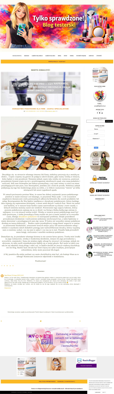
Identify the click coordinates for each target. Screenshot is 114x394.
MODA (59, 55)
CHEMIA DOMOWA (16, 55)
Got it (104, 392)
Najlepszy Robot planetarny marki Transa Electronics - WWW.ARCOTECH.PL (103, 237)
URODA (72, 55)
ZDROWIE (91, 55)
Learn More (97, 392)
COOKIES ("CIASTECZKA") (66, 381)
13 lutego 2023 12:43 (17, 275)
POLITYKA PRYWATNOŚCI (47, 381)
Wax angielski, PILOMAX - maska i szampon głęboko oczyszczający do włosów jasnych (103, 254)
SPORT (65, 55)
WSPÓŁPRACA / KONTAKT (57, 61)
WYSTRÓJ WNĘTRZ (81, 55)
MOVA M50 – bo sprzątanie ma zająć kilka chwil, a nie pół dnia (103, 245)
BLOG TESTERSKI (23, 392)
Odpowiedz (7, 288)
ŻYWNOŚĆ (99, 55)
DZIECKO (26, 55)
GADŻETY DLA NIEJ (50, 55)
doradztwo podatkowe (28, 217)
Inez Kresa (7, 275)
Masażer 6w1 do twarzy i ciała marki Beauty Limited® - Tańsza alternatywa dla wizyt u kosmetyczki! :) (103, 229)
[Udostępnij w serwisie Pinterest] (13, 266)
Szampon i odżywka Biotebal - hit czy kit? (103, 219)
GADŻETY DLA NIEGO (37, 55)
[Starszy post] (80, 321)
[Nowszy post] (1, 321)
